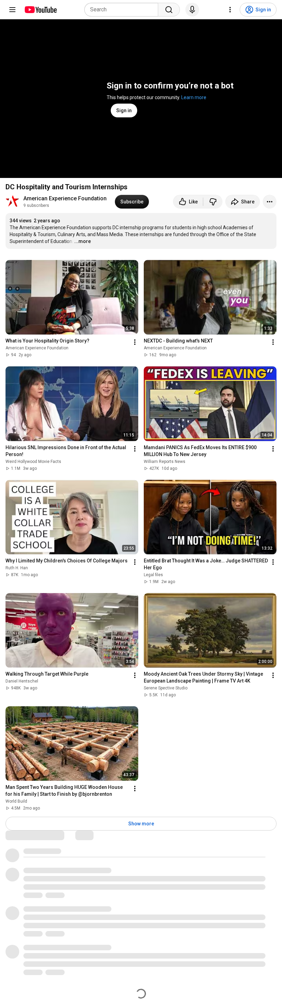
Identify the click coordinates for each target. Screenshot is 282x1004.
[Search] (169, 10)
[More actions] (269, 202)
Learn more (193, 97)
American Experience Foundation (65, 198)
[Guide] (12, 10)
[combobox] (123, 10)
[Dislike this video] (213, 202)
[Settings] (230, 10)
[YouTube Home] (40, 9)
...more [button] (82, 241)
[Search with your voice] (192, 10)
